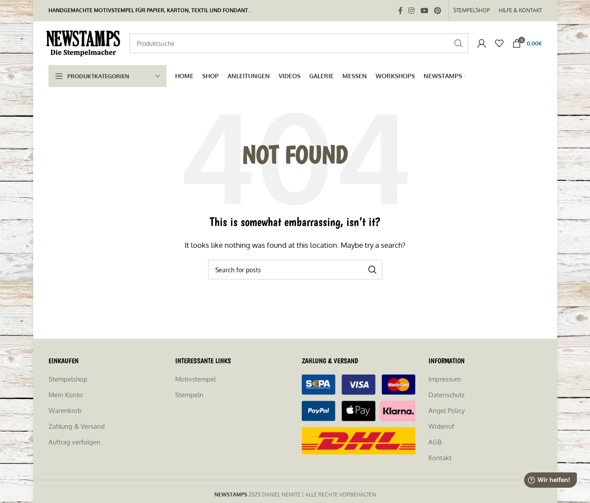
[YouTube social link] (424, 10)
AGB (435, 442)
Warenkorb (65, 410)
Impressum (444, 379)
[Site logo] (84, 42)
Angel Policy (446, 410)
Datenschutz (446, 395)
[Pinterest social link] (437, 10)
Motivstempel (195, 379)
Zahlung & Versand (76, 426)
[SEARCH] (459, 43)
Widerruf (441, 426)
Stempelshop (67, 379)
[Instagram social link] (411, 10)
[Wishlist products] (499, 43)
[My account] (481, 43)
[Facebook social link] (400, 10)
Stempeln (189, 395)
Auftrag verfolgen (74, 442)
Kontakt (440, 458)
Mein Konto (65, 395)
